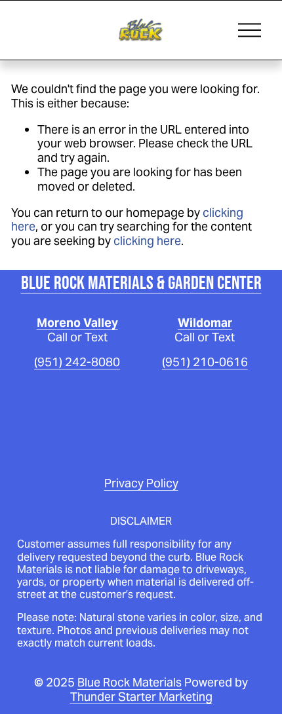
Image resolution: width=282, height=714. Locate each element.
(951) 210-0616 (205, 362)
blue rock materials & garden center (141, 282)
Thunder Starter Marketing (141, 697)
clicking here (147, 240)
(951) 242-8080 (77, 362)
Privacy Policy (141, 483)
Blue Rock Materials (129, 682)
